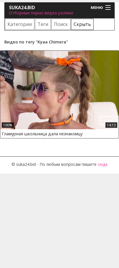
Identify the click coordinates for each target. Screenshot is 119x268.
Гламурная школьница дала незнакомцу (42, 133)
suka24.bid (22, 7)
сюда (102, 164)
